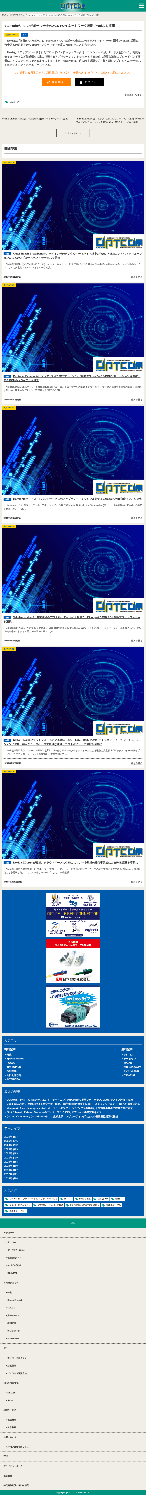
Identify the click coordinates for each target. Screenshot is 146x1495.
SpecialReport (15, 1058)
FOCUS (11, 1062)
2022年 (8, 1153)
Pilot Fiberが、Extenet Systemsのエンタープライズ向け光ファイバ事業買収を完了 (54, 1112)
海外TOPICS (14, 1066)
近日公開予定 (14, 1075)
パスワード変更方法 (17, 1373)
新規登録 (11, 1365)
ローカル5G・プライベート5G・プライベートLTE (33, 1199)
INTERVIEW (13, 1079)
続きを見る (136, 277)
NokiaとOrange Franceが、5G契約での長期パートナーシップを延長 (35, 118)
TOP (6, 1456)
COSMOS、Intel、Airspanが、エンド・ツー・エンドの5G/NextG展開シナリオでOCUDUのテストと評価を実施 (70, 1099)
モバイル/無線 (131, 1071)
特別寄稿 (12, 1071)
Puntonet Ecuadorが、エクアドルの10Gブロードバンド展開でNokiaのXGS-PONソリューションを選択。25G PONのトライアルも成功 (110, 120)
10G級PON (14, 102)
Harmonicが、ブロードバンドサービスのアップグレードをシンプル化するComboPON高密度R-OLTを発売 (77, 498)
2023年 (8, 1149)
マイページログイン (17, 1358)
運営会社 (8, 1475)
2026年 (8, 1136)
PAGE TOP (73, 1223)
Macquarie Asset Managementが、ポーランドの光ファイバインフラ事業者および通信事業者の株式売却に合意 (70, 1108)
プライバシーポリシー (14, 1466)
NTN (117, 1199)
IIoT (66, 1199)
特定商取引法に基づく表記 (16, 1485)
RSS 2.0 (11, 1393)
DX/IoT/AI (129, 1075)
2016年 (8, 1178)
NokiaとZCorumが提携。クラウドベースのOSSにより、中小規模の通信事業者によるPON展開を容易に (75, 862)
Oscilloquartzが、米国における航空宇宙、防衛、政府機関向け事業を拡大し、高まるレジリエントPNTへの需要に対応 (73, 1103)
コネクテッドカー (17, 1211)
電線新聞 (11, 1420)
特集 (9, 1054)
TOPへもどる (73, 133)
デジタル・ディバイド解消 (50, 1205)
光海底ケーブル (113, 1205)
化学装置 (11, 1427)
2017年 (8, 1174)
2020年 (8, 1161)
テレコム (129, 1054)
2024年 (8, 1145)
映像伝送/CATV (132, 1066)
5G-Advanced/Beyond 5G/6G (84, 1205)
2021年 (8, 1157)
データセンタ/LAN (16, 1250)
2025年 (8, 1140)
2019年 (8, 1165)
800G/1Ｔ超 (85, 1199)
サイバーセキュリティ (20, 1205)
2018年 (8, 1170)
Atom (10, 1400)
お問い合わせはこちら (18, 1446)
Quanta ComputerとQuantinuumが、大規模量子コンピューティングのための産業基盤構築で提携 (62, 1116)
